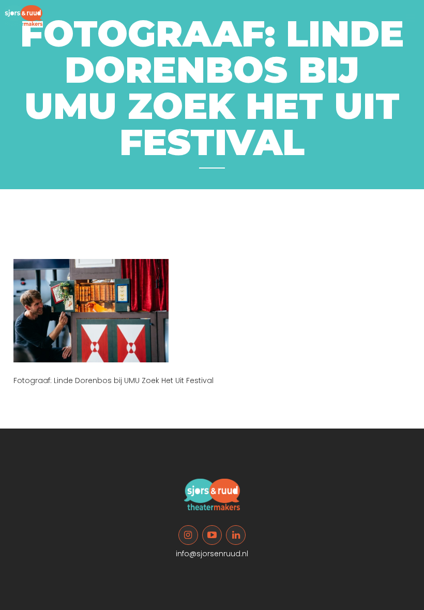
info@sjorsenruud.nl (212, 553)
